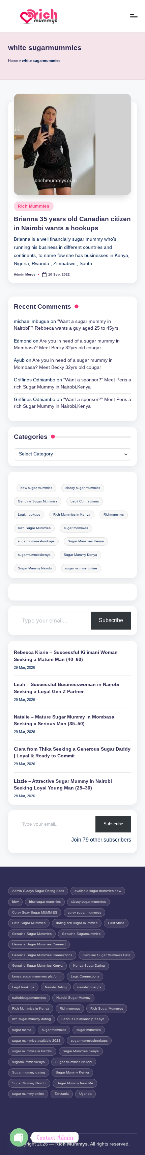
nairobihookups (89, 987)
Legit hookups (29, 514)
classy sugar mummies (82, 488)
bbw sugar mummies (36, 488)
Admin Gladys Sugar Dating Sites (38, 891)
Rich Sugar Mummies (34, 528)
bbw (15, 901)
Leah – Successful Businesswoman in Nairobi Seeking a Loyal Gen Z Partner (66, 688)
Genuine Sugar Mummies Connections (42, 955)
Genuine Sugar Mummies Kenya (37, 965)
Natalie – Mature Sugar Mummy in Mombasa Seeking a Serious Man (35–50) (64, 720)
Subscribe (111, 620)
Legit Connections (84, 501)
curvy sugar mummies (84, 912)
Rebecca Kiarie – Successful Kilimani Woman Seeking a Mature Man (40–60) (66, 656)
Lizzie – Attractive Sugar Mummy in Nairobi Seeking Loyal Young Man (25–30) (63, 785)
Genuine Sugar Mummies (37, 501)
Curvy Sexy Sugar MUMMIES (34, 912)
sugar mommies (76, 528)
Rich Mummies (34, 206)
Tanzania (62, 1093)
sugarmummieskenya (34, 555)
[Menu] (133, 16)
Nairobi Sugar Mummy (73, 997)
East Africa (116, 923)
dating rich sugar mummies (76, 923)
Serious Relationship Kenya (83, 1019)
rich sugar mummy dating (31, 1019)
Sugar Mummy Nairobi (35, 568)
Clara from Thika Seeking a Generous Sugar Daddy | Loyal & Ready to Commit (72, 752)
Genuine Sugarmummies (81, 934)
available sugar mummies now (98, 891)
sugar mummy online (81, 568)
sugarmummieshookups (36, 541)
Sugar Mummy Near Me (75, 1083)
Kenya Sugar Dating (89, 965)
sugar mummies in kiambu (32, 1051)
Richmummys (114, 514)
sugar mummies (89, 1030)
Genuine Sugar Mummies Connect (39, 944)
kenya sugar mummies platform (36, 976)
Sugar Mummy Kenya (80, 555)
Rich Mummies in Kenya (71, 514)
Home (13, 60)
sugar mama (21, 1030)
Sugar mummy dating (28, 1072)
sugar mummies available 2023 (36, 1040)
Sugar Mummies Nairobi (73, 1062)
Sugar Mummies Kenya (86, 541)
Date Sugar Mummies (29, 923)
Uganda (85, 1093)
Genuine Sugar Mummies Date (106, 955)
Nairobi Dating (56, 987)
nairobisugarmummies (29, 997)
